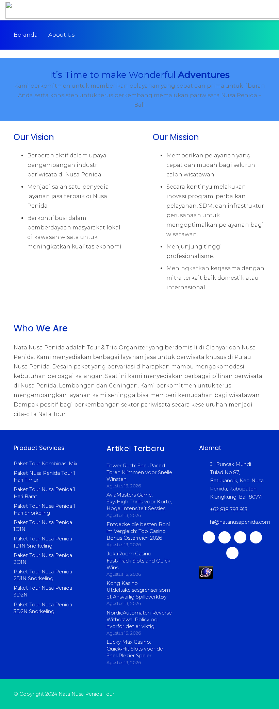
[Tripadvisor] (256, 537)
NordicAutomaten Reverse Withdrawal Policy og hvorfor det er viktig (139, 619)
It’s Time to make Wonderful (140, 74)
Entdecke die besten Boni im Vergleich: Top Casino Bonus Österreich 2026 (138, 531)
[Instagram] (224, 537)
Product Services (39, 448)
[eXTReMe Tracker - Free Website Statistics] (206, 577)
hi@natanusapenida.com (240, 522)
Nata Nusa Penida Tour (86, 694)
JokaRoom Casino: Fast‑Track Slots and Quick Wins (138, 560)
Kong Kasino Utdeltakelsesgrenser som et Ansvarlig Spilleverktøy (138, 590)
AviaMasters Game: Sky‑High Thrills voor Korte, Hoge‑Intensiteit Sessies (139, 502)
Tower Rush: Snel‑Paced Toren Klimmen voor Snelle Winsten (139, 472)
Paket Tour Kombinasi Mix (45, 464)
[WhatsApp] (209, 537)
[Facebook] (240, 537)
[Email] (232, 553)
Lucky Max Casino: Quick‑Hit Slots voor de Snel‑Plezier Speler (134, 649)
